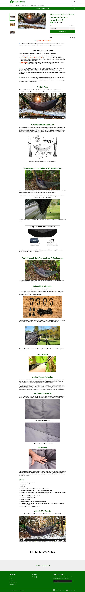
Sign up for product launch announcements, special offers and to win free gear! (62, 577)
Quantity (71, 25)
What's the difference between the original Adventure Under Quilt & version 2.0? (37, 53)
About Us (33, 5)
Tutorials (41, 5)
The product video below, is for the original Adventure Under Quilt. (33, 89)
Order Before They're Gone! (42, 51)
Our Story (12, 578)
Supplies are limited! (42, 40)
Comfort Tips (12, 580)
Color (51, 25)
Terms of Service (13, 582)
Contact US (25, 5)
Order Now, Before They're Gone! (42, 552)
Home (11, 5)
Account (73, 5)
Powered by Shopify (20, 590)
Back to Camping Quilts (43, 566)
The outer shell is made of (43, 59)
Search (11, 576)
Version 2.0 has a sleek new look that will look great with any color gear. (41, 55)
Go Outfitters (15, 590)
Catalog (17, 5)
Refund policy (12, 584)
